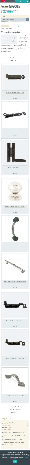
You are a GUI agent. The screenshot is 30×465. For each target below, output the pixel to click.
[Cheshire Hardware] (15, 6)
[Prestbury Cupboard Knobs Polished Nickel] (15, 191)
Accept (14, 461)
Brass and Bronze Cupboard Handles (12, 432)
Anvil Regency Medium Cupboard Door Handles (15, 281)
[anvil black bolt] (15, 77)
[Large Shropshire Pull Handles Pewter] (15, 380)
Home (11, 26)
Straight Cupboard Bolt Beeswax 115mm (15, 92)
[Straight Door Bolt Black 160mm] (15, 115)
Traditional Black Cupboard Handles (11, 439)
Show (11, 57)
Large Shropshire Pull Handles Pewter (15, 395)
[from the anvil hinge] (15, 152)
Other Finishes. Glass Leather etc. (11, 445)
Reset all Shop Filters (6, 427)
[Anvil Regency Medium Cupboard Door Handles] (15, 266)
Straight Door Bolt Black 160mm (15, 130)
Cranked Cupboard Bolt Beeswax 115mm (15, 358)
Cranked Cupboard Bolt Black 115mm (15, 320)
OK (27, 19)
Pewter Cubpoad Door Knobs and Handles (13, 442)
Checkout (21, 1)
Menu (4, 16)
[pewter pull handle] (15, 229)
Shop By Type (17, 26)
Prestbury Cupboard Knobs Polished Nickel (15, 206)
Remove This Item (27, 423)
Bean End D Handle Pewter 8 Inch (15, 244)
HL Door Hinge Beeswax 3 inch (15, 167)
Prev (15, 60)
